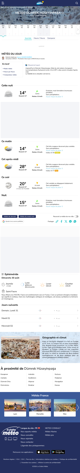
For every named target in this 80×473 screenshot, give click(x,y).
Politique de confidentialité (68, 459)
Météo (2, 7)
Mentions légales (8, 459)
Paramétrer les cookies (28, 462)
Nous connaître (27, 435)
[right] (78, 29)
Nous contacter (27, 442)
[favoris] (63, 12)
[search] (76, 3)
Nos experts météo (29, 431)
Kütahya (19, 7)
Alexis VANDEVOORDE (24, 57)
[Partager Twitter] (66, 221)
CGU (17, 459)
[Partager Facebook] (61, 221)
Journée (28, 38)
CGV (22, 459)
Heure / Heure (39, 38)
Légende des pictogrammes (32, 445)
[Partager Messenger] (70, 221)
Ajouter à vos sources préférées (14, 221)
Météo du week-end (27, 216)
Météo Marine (51, 431)
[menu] (3, 3)
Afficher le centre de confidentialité (49, 462)
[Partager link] (57, 221)
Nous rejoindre (27, 438)
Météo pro (49, 435)
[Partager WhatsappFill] (75, 221)
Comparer (51, 38)
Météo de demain (10, 216)
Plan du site (30, 459)
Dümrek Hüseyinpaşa (27, 7)
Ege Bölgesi (13, 7)
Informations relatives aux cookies (47, 459)
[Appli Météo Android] (58, 452)
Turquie (7, 7)
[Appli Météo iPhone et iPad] (43, 452)
